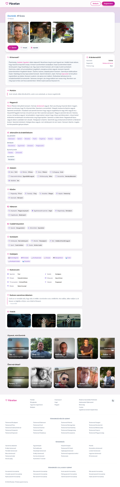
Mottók (91, 445)
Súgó (56, 402)
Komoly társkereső (38, 456)
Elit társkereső (93, 456)
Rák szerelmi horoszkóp (96, 471)
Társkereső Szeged (94, 422)
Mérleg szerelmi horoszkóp (69, 474)
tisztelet (19, 62)
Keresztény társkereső (95, 448)
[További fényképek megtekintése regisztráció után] (18, 32)
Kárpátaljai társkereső (39, 451)
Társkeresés (64, 456)
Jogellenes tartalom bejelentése (88, 409)
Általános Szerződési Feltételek (88, 400)
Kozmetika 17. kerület (39, 458)
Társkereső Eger (38, 430)
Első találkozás (37, 448)
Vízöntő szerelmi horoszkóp (69, 476)
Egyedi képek (37, 445)
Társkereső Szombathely (68, 427)
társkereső (40, 106)
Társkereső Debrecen (39, 422)
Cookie (81, 407)
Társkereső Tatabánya (39, 433)
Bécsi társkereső (10, 453)
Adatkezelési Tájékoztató (86, 402)
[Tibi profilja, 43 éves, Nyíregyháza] (18, 348)
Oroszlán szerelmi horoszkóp (13, 474)
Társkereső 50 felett (67, 448)
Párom (9, 106)
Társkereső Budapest (11, 422)
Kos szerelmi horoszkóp (12, 471)
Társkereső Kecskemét (96, 425)
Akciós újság (9, 458)
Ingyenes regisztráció (36, 404)
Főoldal (32, 400)
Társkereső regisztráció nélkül (69, 453)
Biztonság (82, 404)
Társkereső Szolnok (39, 427)
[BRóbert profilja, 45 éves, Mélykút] (64, 348)
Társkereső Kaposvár (11, 433)
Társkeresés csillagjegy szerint (60, 467)
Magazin (57, 404)
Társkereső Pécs (10, 425)
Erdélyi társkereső (10, 448)
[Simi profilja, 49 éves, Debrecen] (87, 348)
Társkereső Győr (38, 425)
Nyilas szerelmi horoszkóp (12, 476)
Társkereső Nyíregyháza (68, 425)
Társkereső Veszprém (11, 430)
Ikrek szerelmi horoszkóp (68, 471)
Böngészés (33, 402)
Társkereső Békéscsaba (96, 427)
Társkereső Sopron (94, 430)
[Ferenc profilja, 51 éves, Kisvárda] (18, 377)
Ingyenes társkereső (95, 453)
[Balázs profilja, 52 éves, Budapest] (64, 377)
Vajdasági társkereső (67, 451)
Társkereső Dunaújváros (68, 433)
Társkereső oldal (10, 456)
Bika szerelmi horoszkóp (40, 471)
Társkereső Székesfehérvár (13, 427)
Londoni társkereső (94, 451)
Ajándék (34, 48)
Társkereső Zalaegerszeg (68, 430)
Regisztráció (108, 3)
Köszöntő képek (66, 445)
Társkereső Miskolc (66, 422)
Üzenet (13, 48)
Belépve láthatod (108, 63)
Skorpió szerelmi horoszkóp (97, 474)
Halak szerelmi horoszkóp (96, 476)
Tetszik (24, 48)
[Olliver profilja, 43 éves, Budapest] (41, 377)
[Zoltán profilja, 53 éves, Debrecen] (87, 377)
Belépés (96, 3)
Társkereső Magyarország (96, 433)
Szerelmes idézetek (11, 445)
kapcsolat (65, 74)
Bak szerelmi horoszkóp (40, 476)
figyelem (26, 62)
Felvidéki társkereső (11, 451)
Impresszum (58, 400)
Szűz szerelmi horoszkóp (40, 474)
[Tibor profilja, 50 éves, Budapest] (41, 348)
